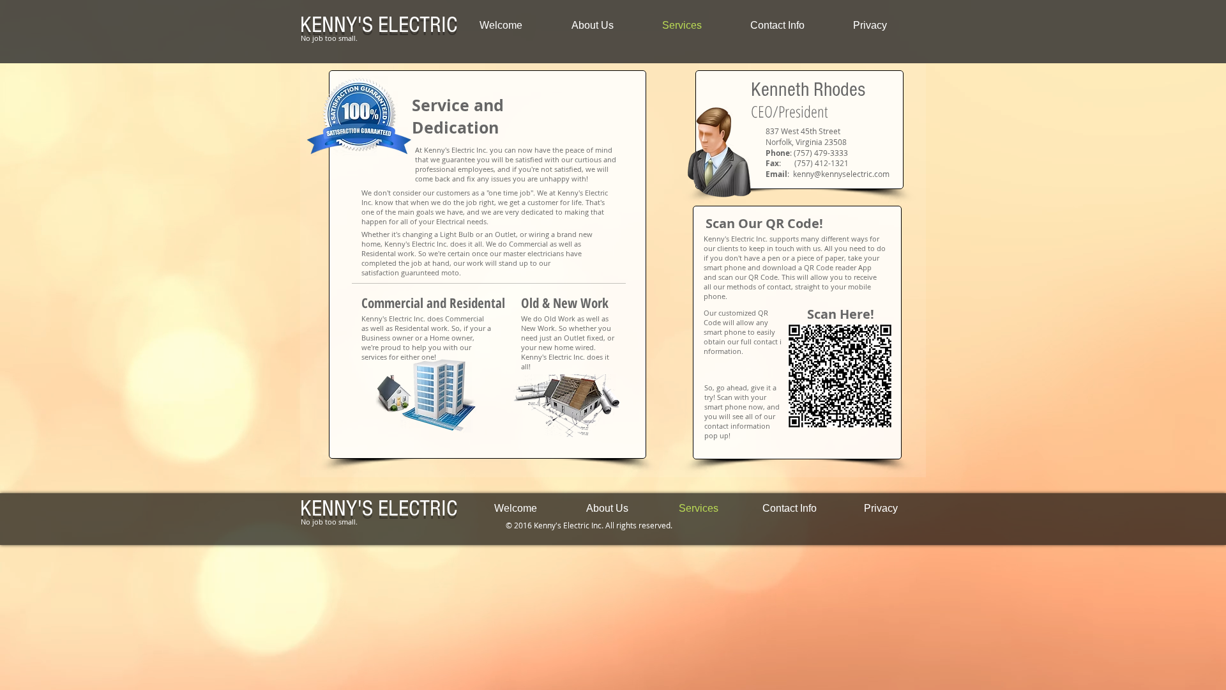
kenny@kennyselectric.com (841, 174)
